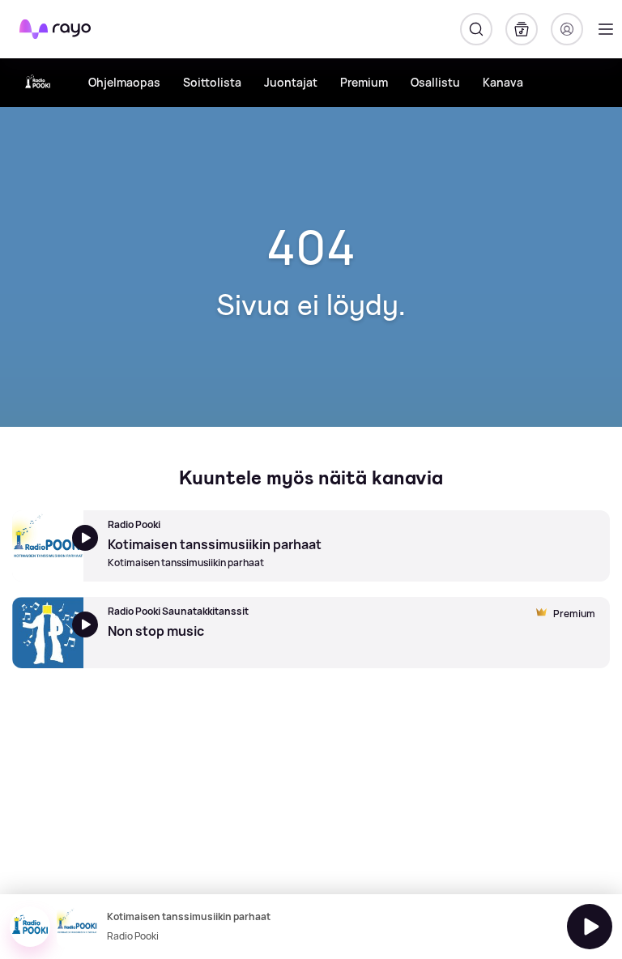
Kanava (503, 82)
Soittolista (212, 82)
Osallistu (435, 82)
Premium (364, 82)
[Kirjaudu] (567, 29)
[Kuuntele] (589, 926)
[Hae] (476, 29)
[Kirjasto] (521, 29)
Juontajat (290, 82)
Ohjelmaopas (124, 82)
